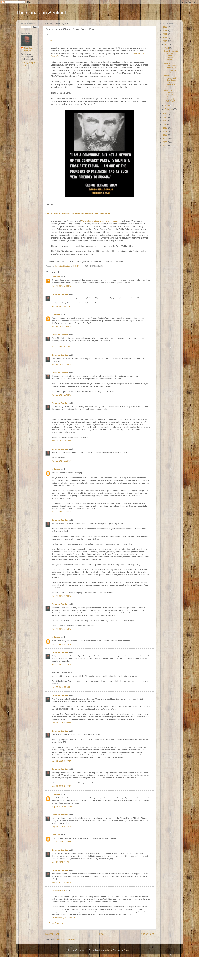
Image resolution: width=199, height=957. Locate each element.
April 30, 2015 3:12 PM (61, 664)
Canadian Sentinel (60, 294)
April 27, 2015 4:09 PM (61, 327)
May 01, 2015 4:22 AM (61, 786)
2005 (165, 146)
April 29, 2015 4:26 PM (61, 596)
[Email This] (91, 266)
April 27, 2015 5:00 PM (61, 395)
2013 (165, 117)
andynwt (108, 950)
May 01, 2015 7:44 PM (61, 827)
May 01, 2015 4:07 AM (61, 761)
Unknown (56, 277)
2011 (165, 124)
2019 (165, 31)
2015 (165, 41)
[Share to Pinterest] (101, 266)
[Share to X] (96, 266)
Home (100, 933)
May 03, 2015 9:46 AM (61, 842)
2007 (165, 139)
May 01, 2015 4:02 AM (61, 723)
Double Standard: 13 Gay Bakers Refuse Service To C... (170, 81)
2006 (165, 142)
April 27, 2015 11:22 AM (62, 306)
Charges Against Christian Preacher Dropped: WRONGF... (170, 95)
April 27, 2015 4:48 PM (61, 364)
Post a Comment (56, 923)
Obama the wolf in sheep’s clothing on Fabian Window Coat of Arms (77, 213)
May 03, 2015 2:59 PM (61, 882)
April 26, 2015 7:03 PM (61, 286)
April (167, 48)
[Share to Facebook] (99, 266)
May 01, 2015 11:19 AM (62, 807)
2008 (165, 135)
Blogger (127, 950)
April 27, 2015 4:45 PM (61, 347)
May (167, 44)
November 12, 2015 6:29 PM (64, 918)
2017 (165, 34)
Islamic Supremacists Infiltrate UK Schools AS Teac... (171, 67)
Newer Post (52, 933)
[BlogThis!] (93, 266)
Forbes (48, 40)
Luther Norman (58, 890)
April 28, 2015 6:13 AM (61, 461)
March (168, 106)
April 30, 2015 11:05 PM (62, 687)
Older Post (147, 933)
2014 (165, 114)
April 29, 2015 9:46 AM (61, 512)
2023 (165, 27)
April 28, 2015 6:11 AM (61, 441)
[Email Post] (86, 266)
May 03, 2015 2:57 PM (61, 862)
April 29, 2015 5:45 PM (61, 629)
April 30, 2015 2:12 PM (61, 644)
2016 (165, 38)
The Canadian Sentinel (41, 12)
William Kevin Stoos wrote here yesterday (99, 221)
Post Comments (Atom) (67, 939)
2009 (165, 131)
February (169, 109)
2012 (165, 121)
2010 (165, 128)
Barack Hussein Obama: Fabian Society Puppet (171, 55)
